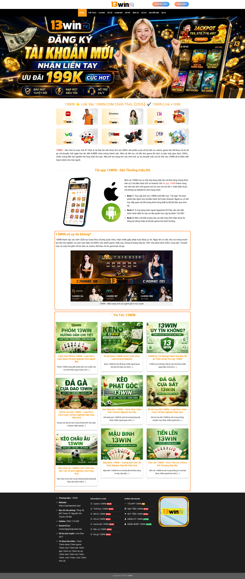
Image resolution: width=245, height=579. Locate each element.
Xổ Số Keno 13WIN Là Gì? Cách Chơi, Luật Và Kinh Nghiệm (122, 357)
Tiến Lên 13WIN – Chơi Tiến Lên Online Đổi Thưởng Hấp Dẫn (167, 464)
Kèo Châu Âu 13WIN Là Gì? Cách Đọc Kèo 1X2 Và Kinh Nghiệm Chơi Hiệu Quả (76, 471)
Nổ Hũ (127, 13)
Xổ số (109, 13)
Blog (164, 13)
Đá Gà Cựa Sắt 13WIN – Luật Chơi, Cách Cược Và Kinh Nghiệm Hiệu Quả (167, 410)
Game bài (119, 13)
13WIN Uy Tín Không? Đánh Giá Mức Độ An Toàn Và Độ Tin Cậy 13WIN (167, 357)
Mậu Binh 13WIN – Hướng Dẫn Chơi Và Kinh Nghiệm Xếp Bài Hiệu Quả (122, 464)
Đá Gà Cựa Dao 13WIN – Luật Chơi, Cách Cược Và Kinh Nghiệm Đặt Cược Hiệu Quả (76, 415)
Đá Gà (143, 13)
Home (81, 13)
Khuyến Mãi (154, 13)
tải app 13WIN (169, 183)
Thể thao (92, 13)
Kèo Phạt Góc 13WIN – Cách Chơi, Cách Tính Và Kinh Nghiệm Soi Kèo (121, 410)
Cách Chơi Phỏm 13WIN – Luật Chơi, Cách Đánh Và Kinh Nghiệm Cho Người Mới (76, 359)
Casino (102, 13)
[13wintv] (122, 4)
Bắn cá (136, 13)
